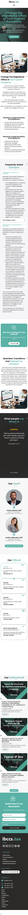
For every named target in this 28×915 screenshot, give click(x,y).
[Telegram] (15, 846)
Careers (5, 859)
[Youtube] (18, 846)
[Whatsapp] (12, 846)
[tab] (14, 570)
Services (3, 893)
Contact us (4, 905)
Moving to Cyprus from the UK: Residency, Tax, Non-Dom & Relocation (12, 740)
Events (3, 903)
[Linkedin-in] (14, 507)
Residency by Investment (9, 863)
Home (3, 890)
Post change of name (9, 220)
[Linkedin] (6, 846)
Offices (3, 897)
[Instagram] (9, 846)
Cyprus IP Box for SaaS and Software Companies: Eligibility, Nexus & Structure (13, 775)
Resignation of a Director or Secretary (11, 173)
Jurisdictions (5, 895)
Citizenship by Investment (9, 861)
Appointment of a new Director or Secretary (13, 225)
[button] (14, 5)
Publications (4, 901)
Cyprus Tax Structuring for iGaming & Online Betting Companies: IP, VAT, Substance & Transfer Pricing (13, 704)
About (3, 892)
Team (3, 899)
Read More (5, 714)
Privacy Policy (6, 855)
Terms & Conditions (8, 857)
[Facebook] (4, 846)
